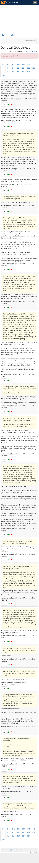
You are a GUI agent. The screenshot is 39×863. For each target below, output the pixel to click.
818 (8, 68)
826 (13, 71)
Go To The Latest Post (30, 51)
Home (3, 850)
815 (28, 64)
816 (33, 64)
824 (3, 71)
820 (18, 68)
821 (23, 68)
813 (18, 64)
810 (3, 64)
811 (8, 64)
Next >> (4, 75)
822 (28, 68)
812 (13, 64)
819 (13, 68)
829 (28, 71)
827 (18, 71)
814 (23, 64)
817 (3, 68)
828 (23, 71)
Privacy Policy (11, 850)
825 (8, 71)
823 (33, 68)
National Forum (12, 35)
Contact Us (19, 850)
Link (4, 105)
